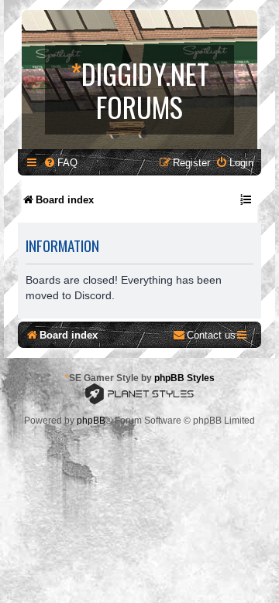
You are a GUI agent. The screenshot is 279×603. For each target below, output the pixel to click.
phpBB (91, 420)
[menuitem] (60, 163)
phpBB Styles (184, 378)
